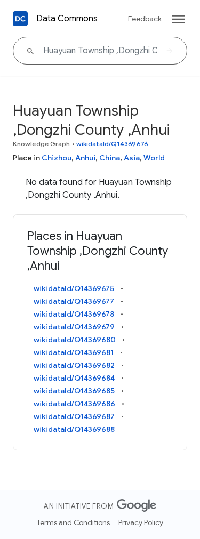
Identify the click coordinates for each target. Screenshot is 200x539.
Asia (132, 158)
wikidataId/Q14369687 (74, 416)
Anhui (85, 158)
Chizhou (56, 158)
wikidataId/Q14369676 (112, 144)
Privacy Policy (140, 522)
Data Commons (67, 18)
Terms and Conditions (73, 522)
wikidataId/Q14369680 (75, 339)
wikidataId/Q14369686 (74, 403)
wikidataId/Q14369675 (74, 288)
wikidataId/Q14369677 (74, 301)
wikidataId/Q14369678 (74, 314)
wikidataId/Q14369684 (74, 378)
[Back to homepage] (20, 18)
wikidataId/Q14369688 (74, 429)
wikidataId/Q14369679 (74, 327)
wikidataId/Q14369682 (74, 365)
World (154, 158)
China (109, 158)
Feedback (145, 18)
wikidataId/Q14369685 (74, 391)
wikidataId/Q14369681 (74, 352)
